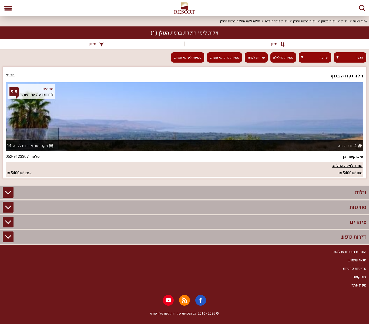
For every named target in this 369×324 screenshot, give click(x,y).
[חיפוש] (362, 8)
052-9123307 (17, 156)
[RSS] (184, 300)
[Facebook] (200, 300)
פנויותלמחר (256, 57)
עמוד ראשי (360, 21)
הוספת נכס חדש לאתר (349, 252)
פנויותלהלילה (283, 57)
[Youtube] (168, 300)
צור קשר (359, 277)
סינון (92, 44)
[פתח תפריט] (8, 8)
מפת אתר (358, 285)
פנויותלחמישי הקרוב (224, 57)
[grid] (184, 122)
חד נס (10, 75)
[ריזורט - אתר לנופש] (184, 8)
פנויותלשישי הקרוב (188, 57)
